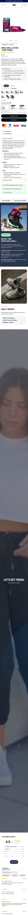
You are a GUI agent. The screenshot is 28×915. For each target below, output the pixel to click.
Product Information (8, 138)
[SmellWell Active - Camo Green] (8, 92)
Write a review (14, 861)
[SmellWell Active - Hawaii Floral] (3, 92)
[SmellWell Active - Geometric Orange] (12, 92)
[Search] (5, 5)
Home (2, 43)
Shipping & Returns (8, 180)
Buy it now (14, 120)
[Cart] (25, 5)
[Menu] (2, 5)
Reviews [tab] (6, 868)
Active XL (12, 85)
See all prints (3, 100)
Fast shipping (7, 131)
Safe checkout (8, 133)
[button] (14, 846)
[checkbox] (22, 875)
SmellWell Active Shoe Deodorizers (11, 43)
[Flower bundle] (12, 97)
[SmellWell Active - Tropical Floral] (3, 97)
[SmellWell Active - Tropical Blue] (22, 92)
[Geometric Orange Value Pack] (8, 97)
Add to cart (15, 116)
